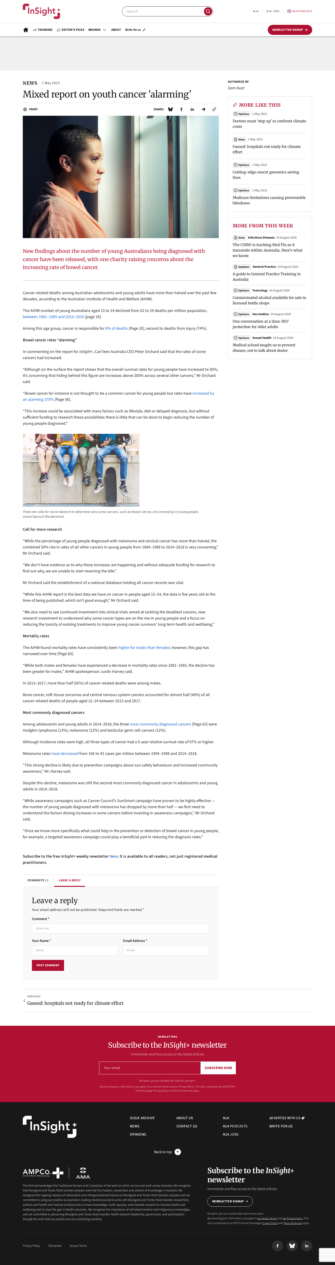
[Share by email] (203, 109)
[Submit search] (208, 11)
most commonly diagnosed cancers (160, 724)
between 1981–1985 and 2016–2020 (53, 317)
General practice (264, 267)
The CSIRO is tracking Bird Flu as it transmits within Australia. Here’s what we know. (267, 250)
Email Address (135, 940)
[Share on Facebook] (181, 109)
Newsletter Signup (228, 1201)
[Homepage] (26, 30)
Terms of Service (183, 1091)
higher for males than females (144, 647)
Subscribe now (218, 1067)
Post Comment (47, 965)
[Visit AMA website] (83, 1173)
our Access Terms (159, 1087)
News (241, 139)
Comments (38, 880)
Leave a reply (69, 880)
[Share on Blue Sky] (170, 109)
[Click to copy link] (214, 109)
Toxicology (260, 290)
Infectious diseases (261, 237)
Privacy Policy (160, 1091)
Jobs (272, 11)
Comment (40, 918)
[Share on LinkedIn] (192, 109)
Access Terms (78, 1246)
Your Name (41, 940)
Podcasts (302, 11)
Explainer (244, 267)
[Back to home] (50, 1127)
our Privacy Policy (184, 1087)
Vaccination (260, 314)
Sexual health (261, 338)
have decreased (65, 753)
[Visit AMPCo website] (43, 1173)
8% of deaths (116, 328)
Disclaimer (55, 1246)
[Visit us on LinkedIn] (306, 1245)
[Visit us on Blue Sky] (292, 1245)
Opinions (243, 114)
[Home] (41, 11)
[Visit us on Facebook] (277, 1245)
